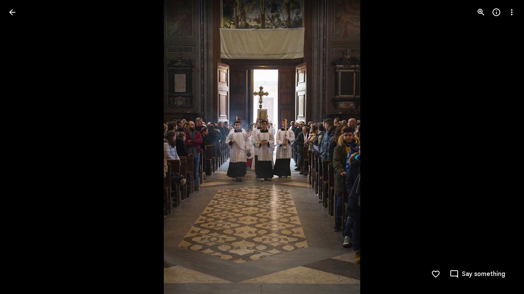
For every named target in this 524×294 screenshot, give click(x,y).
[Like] (435, 274)
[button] (21, 147)
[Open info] (496, 12)
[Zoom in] (481, 12)
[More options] (511, 12)
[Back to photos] (12, 12)
